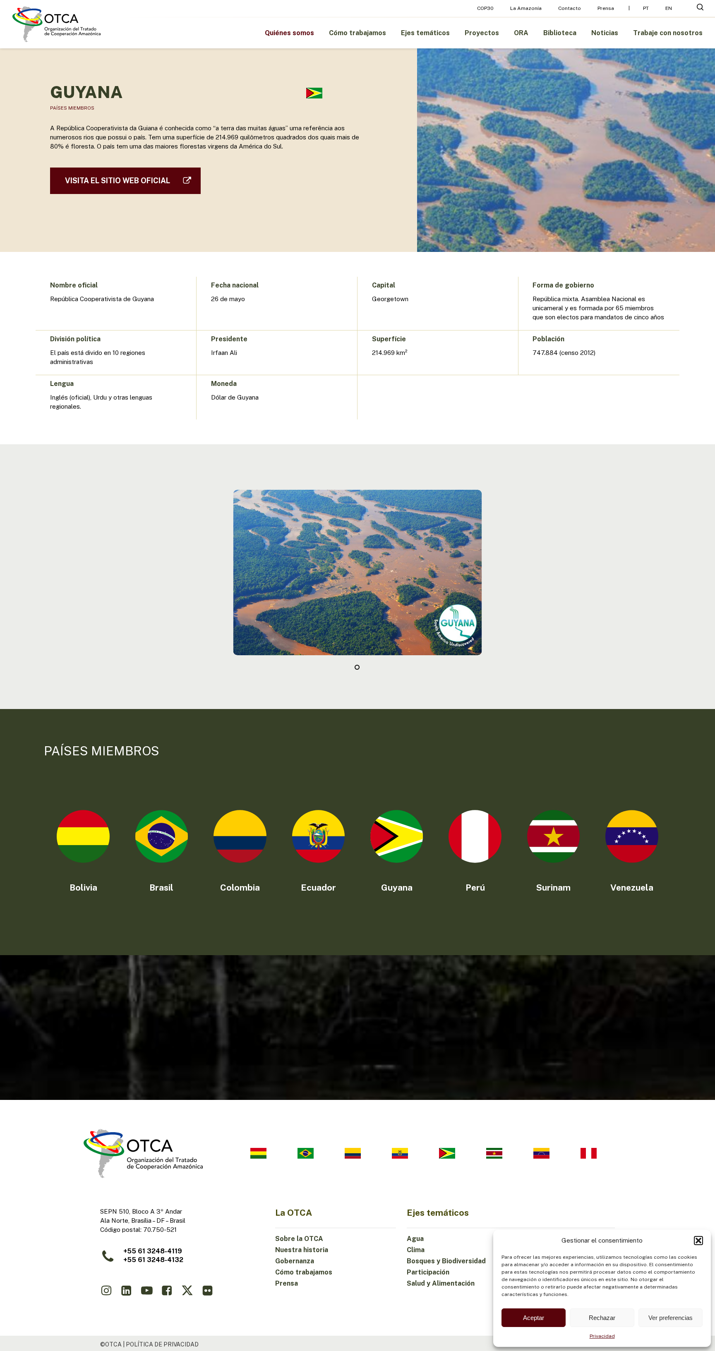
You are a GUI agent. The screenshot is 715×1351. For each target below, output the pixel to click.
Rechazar (602, 1317)
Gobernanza (294, 1261)
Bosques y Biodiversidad (446, 1261)
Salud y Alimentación (441, 1283)
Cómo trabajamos (303, 1272)
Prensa (286, 1283)
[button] (698, 1240)
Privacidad (602, 1336)
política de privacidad (162, 1344)
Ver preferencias (670, 1317)
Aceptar (533, 1317)
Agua (415, 1239)
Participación (428, 1272)
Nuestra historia (301, 1250)
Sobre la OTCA (299, 1239)
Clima (416, 1250)
